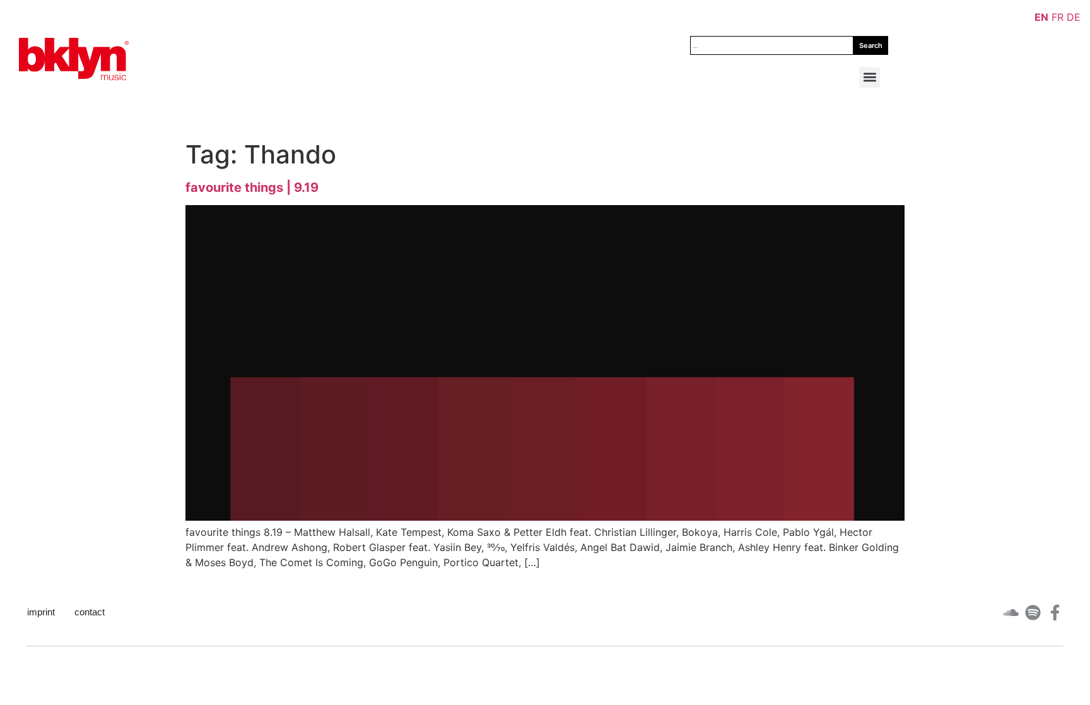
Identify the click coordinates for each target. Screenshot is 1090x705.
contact (89, 612)
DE (1074, 17)
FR (1058, 17)
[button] (869, 77)
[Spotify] (1033, 612)
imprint (41, 612)
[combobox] (771, 45)
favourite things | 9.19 (252, 187)
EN (1041, 17)
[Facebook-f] (1055, 612)
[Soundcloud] (1011, 612)
